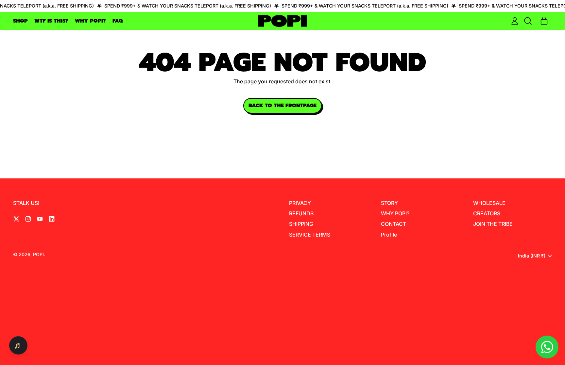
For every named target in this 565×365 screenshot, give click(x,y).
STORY (389, 203)
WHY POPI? (90, 21)
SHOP (20, 21)
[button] (527, 20)
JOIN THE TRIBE (493, 224)
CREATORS (486, 213)
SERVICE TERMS (309, 234)
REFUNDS (301, 213)
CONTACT (393, 224)
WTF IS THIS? (51, 21)
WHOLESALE (489, 203)
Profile (389, 234)
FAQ (117, 21)
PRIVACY (300, 203)
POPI (38, 254)
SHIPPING (301, 224)
